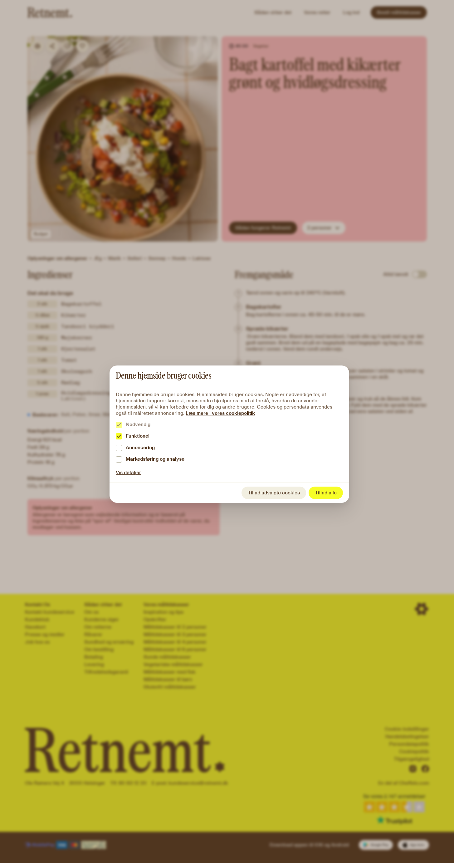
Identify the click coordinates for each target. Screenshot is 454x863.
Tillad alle (326, 493)
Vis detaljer (128, 472)
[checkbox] (119, 425)
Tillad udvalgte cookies (274, 493)
